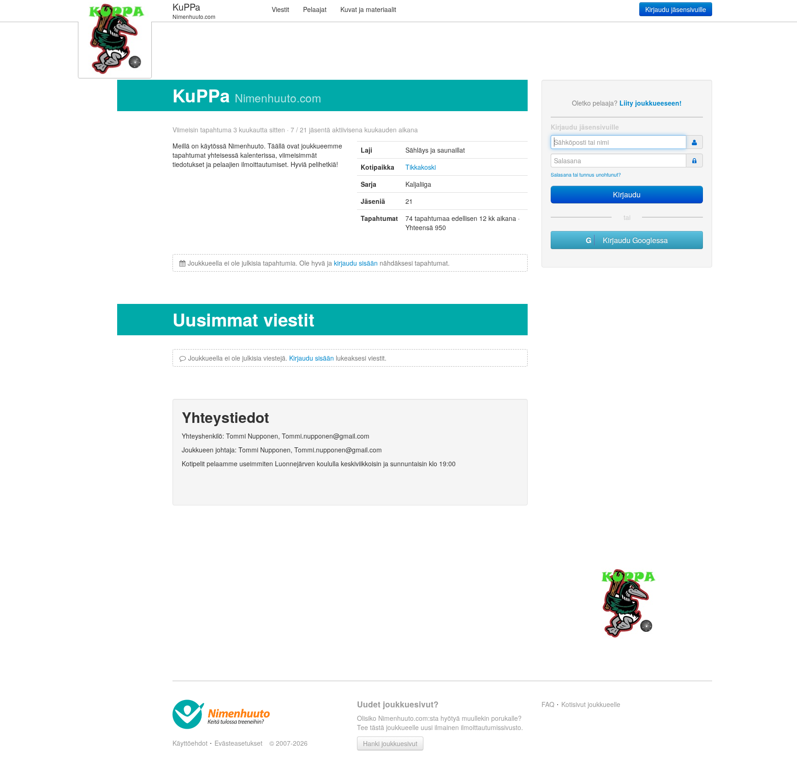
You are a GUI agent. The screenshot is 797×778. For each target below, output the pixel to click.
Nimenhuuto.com (278, 97)
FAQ (547, 704)
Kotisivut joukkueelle (590, 704)
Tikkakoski (420, 167)
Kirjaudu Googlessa (632, 240)
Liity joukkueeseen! (650, 102)
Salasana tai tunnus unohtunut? (586, 174)
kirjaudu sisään (356, 262)
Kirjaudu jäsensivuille (675, 9)
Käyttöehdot (190, 743)
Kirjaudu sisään (311, 357)
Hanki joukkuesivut (390, 743)
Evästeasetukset (238, 743)
